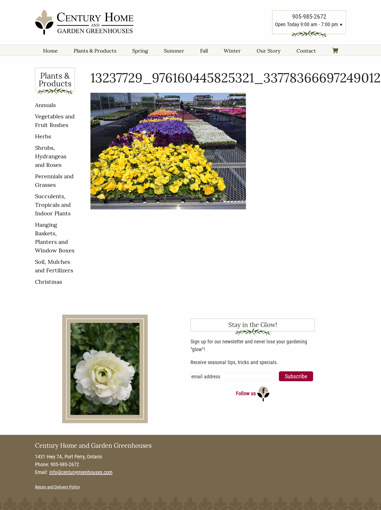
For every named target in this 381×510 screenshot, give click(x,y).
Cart (335, 51)
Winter (232, 50)
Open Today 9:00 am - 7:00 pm (306, 24)
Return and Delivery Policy (57, 487)
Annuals (45, 105)
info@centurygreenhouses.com (80, 472)
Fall (204, 50)
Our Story (269, 50)
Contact (306, 50)
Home (50, 50)
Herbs (43, 136)
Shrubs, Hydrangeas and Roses (50, 156)
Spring (140, 50)
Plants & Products (95, 50)
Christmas (48, 281)
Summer (174, 50)
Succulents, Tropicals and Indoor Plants (53, 205)
